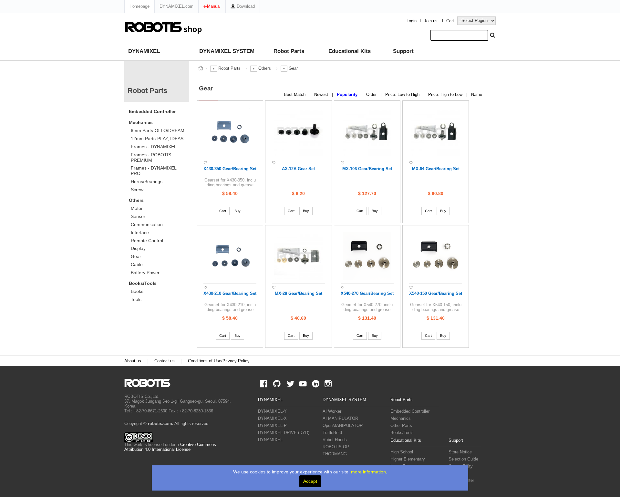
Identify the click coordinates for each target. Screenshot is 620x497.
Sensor (138, 216)
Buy (237, 211)
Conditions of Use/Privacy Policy (219, 361)
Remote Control (147, 240)
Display (138, 248)
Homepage (139, 6)
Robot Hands (335, 440)
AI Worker (332, 411)
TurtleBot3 (332, 432)
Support (403, 51)
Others (136, 200)
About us (132, 361)
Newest (321, 94)
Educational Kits (349, 51)
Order (372, 94)
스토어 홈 (200, 68)
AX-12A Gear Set (298, 169)
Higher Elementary (407, 459)
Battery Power (145, 272)
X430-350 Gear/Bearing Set (229, 169)
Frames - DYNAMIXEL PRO (154, 170)
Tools (136, 299)
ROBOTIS (150, 383)
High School (401, 452)
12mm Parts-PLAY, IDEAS (157, 138)
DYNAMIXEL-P (272, 425)
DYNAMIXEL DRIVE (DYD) (283, 432)
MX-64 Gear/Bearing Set (436, 169)
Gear (136, 256)
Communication (147, 224)
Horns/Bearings (146, 181)
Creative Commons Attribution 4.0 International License (170, 447)
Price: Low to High (403, 94)
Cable (137, 264)
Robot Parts (289, 51)
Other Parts (401, 425)
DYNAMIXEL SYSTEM (226, 51)
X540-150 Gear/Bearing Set (435, 293)
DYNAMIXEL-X (272, 418)
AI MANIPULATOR (340, 418)
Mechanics (141, 122)
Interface (140, 232)
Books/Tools (143, 283)
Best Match (295, 94)
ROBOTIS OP (336, 447)
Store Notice (460, 452)
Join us (431, 21)
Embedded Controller (152, 111)
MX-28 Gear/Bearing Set (298, 293)
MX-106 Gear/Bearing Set (367, 169)
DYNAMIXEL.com (176, 6)
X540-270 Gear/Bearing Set (367, 293)
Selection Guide (463, 459)
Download (245, 6)
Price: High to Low (446, 94)
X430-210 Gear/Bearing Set (229, 293)
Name (476, 94)
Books (137, 291)
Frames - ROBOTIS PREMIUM (151, 157)
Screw (137, 189)
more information (368, 471)
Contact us (164, 361)
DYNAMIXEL (144, 51)
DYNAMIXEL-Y (272, 411)
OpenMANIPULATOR (343, 425)
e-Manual (212, 6)
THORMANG (335, 454)
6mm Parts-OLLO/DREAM (157, 130)
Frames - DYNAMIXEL (154, 146)
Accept (310, 481)
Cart (450, 21)
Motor (137, 208)
